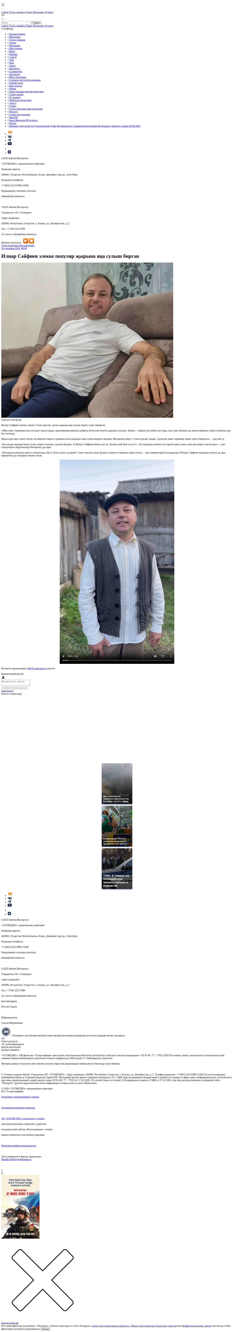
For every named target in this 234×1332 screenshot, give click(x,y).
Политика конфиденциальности (18, 1145)
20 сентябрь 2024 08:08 (14, 248)
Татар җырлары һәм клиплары (17, 245)
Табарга (36, 23)
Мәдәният (39, 12)
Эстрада (49, 12)
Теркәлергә (7, 691)
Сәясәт (5, 12)
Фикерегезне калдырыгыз (15, 688)
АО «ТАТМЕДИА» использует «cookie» (23, 1118)
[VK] (10, 137)
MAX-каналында (37, 668)
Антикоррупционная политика (18, 1107)
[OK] (9, 148)
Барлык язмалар (9, 1323)
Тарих (29, 12)
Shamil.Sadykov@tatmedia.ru (16, 1159)
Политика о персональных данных (20, 1096)
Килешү (45, 1329)
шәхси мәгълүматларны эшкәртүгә (111, 1325)
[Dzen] (9, 152)
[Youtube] (10, 144)
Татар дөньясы (17, 12)
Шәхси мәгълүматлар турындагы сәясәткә (154, 1325)
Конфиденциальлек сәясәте (197, 1325)
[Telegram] (9, 140)
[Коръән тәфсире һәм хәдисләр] (10, 134)
